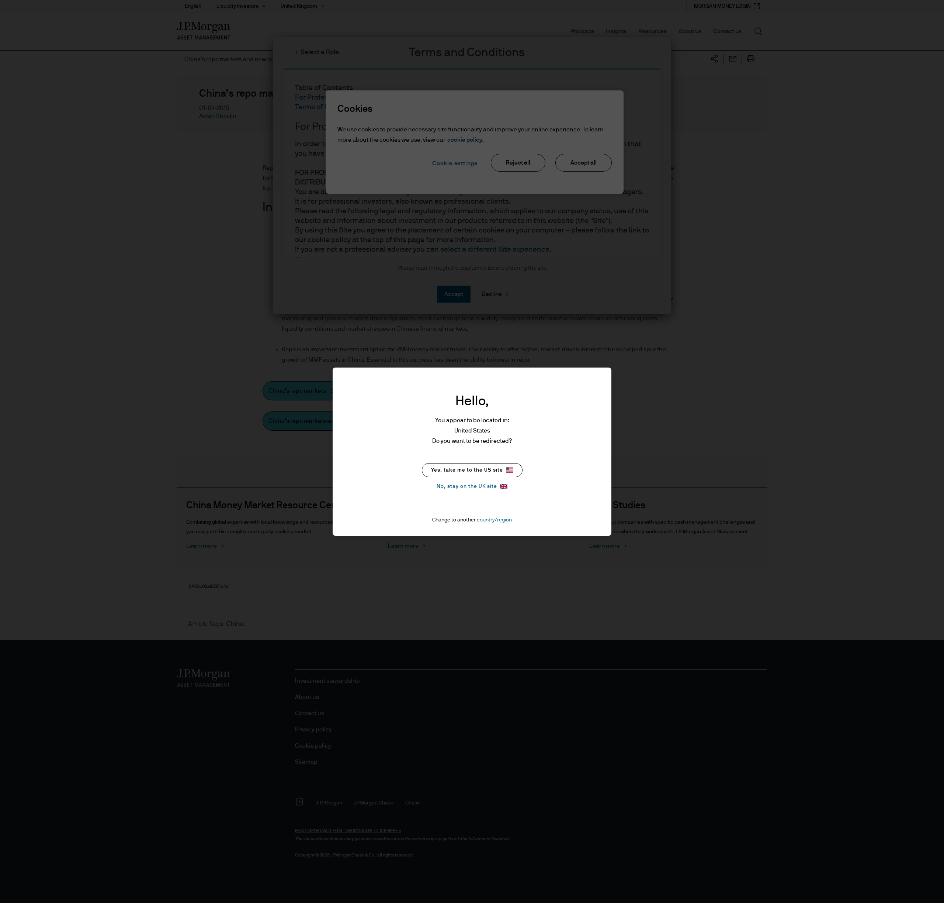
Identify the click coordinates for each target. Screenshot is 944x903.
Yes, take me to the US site (467, 470)
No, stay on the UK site (467, 486)
